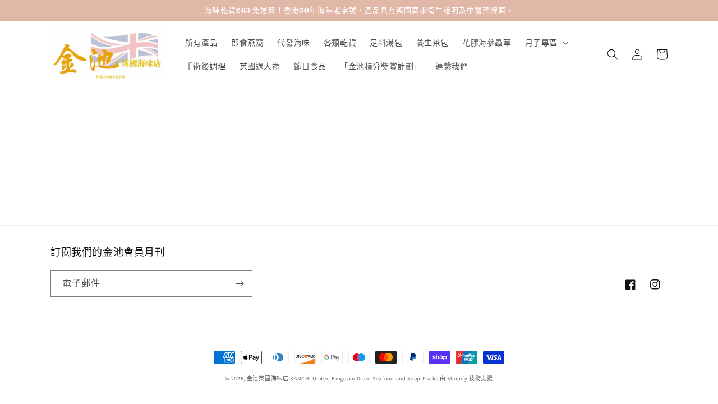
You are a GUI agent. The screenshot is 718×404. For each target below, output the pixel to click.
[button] (545, 42)
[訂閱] (239, 283)
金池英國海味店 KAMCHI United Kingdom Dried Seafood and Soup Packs (343, 378)
